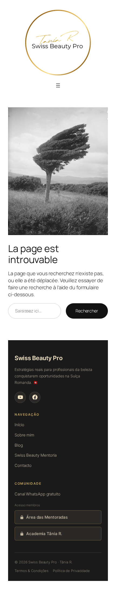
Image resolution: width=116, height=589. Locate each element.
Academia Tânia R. (44, 533)
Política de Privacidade (71, 571)
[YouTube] (20, 397)
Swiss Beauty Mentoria (36, 455)
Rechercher (87, 311)
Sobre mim (24, 435)
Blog (19, 445)
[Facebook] (34, 397)
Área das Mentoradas (47, 517)
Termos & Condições (32, 571)
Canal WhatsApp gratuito (37, 494)
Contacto (23, 465)
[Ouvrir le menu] (58, 85)
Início (19, 424)
